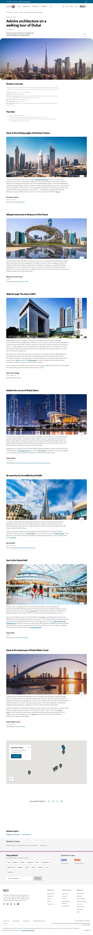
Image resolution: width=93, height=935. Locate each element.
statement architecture (42, 179)
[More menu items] (51, 6)
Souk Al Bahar (31, 533)
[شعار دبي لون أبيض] (6, 890)
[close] (28, 747)
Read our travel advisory (24, 2)
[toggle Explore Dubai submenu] (29, 6)
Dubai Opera (11, 458)
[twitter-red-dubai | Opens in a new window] (57, 801)
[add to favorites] (85, 34)
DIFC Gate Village (12, 373)
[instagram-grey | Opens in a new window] (7, 904)
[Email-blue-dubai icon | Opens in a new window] (61, 801)
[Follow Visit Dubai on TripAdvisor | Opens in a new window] (11, 904)
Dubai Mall (10, 633)
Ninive (58, 192)
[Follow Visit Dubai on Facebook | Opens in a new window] (4, 904)
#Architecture (27, 834)
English (71, 6)
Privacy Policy (80, 923)
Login (76, 6)
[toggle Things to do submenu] (38, 6)
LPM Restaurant (32, 360)
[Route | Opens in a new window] (11, 779)
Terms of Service (86, 924)
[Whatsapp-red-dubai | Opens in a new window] (49, 801)
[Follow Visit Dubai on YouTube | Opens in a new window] (18, 904)
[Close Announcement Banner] (86, 2)
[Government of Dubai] (10, 6)
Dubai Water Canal (13, 722)
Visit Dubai (9, 12)
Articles (16, 12)
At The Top (13, 537)
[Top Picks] (67, 6)
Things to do (35, 6)
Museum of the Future (14, 277)
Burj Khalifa (41, 451)
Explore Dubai (26, 6)
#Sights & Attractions (13, 834)
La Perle (33, 714)
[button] (87, 930)
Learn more (16, 756)
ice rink (43, 617)
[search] (63, 6)
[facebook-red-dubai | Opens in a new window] (53, 801)
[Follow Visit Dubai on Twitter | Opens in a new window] (15, 904)
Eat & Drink (43, 6)
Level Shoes (32, 611)
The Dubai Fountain (24, 451)
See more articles (13, 820)
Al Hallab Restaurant (35, 627)
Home (19, 6)
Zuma (17, 360)
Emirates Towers (12, 197)
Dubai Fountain (59, 533)
